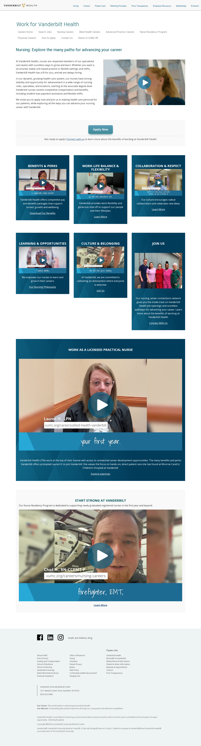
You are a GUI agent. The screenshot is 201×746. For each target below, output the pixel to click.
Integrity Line (75, 676)
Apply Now (100, 129)
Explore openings (100, 473)
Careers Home (25, 32)
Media (72, 667)
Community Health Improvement (83, 673)
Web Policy (74, 670)
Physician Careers (27, 38)
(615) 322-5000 (46, 694)
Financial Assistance (45, 676)
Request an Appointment (116, 667)
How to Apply (49, 38)
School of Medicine (45, 664)
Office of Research (77, 655)
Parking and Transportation (48, 661)
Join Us (100, 290)
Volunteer (74, 661)
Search (196, 6)
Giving (76, 6)
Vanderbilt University (45, 670)
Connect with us (75, 139)
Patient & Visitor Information (118, 664)
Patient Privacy (76, 664)
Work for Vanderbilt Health (47, 24)
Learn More (100, 216)
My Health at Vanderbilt (116, 658)
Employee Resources (162, 6)
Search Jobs (45, 32)
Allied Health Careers (89, 32)
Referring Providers (118, 6)
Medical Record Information (118, 661)
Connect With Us (158, 323)
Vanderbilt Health (113, 655)
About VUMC (42, 655)
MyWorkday (181, 6)
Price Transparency (140, 6)
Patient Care (100, 6)
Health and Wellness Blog (80, 638)
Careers (86, 6)
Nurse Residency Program (153, 32)
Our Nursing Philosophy (42, 287)
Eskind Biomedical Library (48, 673)
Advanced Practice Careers (120, 32)
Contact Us (67, 38)
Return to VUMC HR (88, 38)
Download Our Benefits (42, 213)
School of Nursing (44, 667)
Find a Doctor (42, 658)
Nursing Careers (65, 32)
